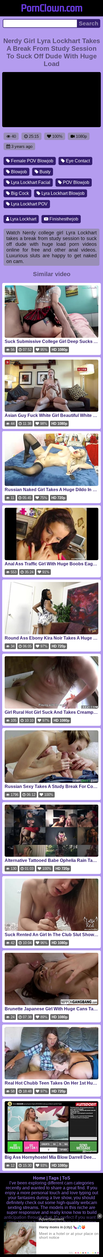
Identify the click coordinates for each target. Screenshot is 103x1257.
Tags (54, 1178)
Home (39, 1178)
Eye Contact (77, 161)
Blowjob (18, 171)
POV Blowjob (75, 182)
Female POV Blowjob (31, 161)
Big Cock (19, 193)
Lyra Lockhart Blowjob (62, 193)
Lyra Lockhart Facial (30, 182)
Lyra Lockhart (22, 219)
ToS (66, 1178)
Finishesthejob (63, 219)
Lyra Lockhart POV (29, 204)
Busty (44, 171)
